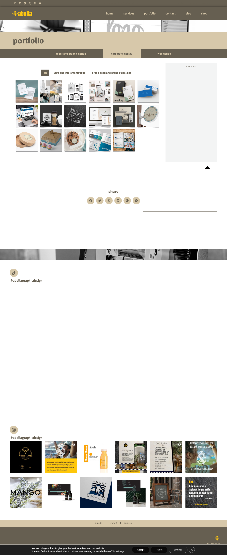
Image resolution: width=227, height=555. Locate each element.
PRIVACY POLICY (213, 544)
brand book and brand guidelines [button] (111, 72)
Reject (159, 549)
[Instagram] (15, 3)
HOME (110, 13)
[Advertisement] (191, 85)
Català (193, 3)
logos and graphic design (71, 53)
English (206, 3)
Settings (178, 549)
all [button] (45, 72)
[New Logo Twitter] (30, 3)
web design (164, 53)
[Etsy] (35, 3)
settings (120, 551)
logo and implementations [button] (69, 72)
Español (181, 3)
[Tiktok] (14, 273)
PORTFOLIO (150, 13)
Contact (170, 13)
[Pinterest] (20, 3)
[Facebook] (25, 3)
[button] (90, 200)
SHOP (204, 13)
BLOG (188, 13)
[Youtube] (40, 3)
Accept (140, 549)
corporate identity (121, 53)
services (128, 13)
